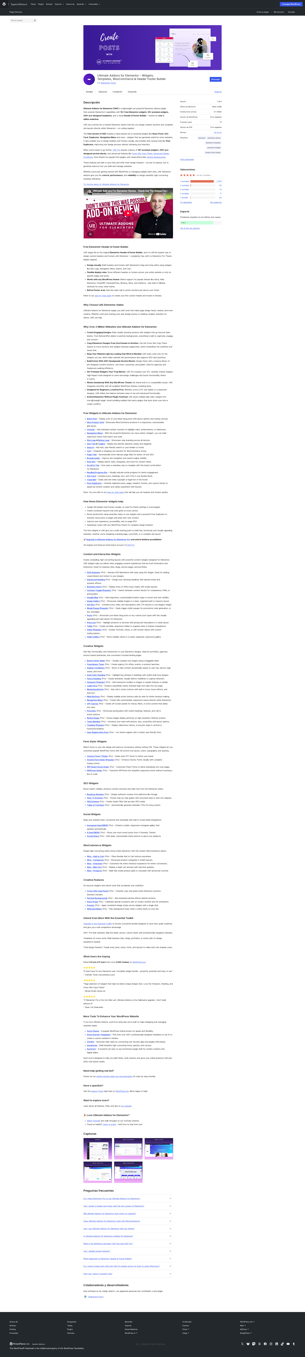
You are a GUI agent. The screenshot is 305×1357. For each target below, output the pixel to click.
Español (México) (38, 1344)
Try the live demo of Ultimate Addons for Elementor (106, 184)
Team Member (94, 721)
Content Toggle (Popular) (99, 590)
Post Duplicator (94, 483)
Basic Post (92, 419)
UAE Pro (116, 150)
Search (90, 447)
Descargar (215, 79)
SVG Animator (93, 572)
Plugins (70, 1329)
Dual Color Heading (96, 675)
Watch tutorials (93, 1121)
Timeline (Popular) (95, 725)
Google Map (92, 597)
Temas (69, 1326)
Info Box (91, 604)
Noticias (13, 1326)
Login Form (92, 686)
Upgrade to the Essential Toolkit (97, 923)
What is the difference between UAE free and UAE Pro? (108, 1244)
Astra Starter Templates (98, 1034)
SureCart (91, 1049)
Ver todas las (216, 202)
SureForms (92, 1045)
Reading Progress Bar (97, 472)
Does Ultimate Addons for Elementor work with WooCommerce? (111, 1221)
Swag (186, 1333)
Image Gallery (93, 601)
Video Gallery (93, 637)
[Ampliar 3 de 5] (170, 1141)
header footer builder (213, 152)
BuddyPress (246, 1333)
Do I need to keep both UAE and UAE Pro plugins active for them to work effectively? (121, 1266)
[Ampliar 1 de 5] (109, 1141)
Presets (90, 905)
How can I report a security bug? (97, 1274)
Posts (89, 615)
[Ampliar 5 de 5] (139, 1164)
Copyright (91, 479)
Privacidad (14, 1333)
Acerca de (14, 1322)
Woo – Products (94, 871)
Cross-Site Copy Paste (98, 891)
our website (126, 1106)
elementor (202, 138)
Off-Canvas (92, 703)
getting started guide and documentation (114, 1076)
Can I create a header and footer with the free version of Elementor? (113, 1206)
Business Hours (94, 587)
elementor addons (214, 138)
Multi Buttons (93, 696)
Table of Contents (95, 805)
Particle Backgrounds (156, 157)
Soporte (218, 92)
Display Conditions (96, 668)
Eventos (186, 1326)
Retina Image (93, 718)
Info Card (91, 476)
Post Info (91, 462)
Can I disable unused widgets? (96, 1251)
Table (89, 626)
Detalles (89, 92)
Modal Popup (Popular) (97, 608)
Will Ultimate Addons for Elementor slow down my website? (109, 1214)
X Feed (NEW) (93, 832)
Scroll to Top (93, 465)
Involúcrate (187, 1322)
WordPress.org (139, 962)
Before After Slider (96, 661)
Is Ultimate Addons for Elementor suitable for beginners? (108, 1236)
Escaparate (71, 1322)
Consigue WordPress (291, 4)
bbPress (244, 1329)
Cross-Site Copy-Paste (142, 153)
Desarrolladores (131, 1329)
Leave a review (109, 1124)
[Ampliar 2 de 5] (139, 1141)
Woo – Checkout (94, 863)
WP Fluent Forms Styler (98, 767)
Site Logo (91, 440)
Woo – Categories (95, 860)
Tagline (101, 444)
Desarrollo (132, 92)
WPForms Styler (94, 770)
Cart (89, 451)
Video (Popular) (94, 630)
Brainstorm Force (108, 83)
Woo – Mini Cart (94, 867)
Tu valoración (186, 202)
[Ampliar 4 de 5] (109, 1164)
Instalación (117, 92)
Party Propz (92, 902)
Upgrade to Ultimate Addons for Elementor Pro (108, 539)
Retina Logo (103, 440)
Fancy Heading (94, 678)
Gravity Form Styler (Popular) (100, 760)
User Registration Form (98, 732)
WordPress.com (247, 1322)
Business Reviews (95, 794)
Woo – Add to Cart (95, 856)
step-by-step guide (103, 295)
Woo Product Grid (95, 422)
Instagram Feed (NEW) (97, 825)
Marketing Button (95, 689)
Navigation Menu (95, 433)
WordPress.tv (131, 1333)
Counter (91, 429)
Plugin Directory (16, 12)
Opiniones (103, 92)
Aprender (128, 1322)
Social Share (93, 836)
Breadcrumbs (93, 458)
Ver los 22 (218, 132)
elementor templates (213, 143)
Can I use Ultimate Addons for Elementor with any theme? (109, 1229)
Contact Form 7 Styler (97, 756)
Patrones (70, 1333)
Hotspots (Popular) (96, 682)
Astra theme (93, 1031)
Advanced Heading (96, 579)
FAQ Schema (93, 801)
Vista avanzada (187, 159)
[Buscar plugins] (34, 20)
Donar (186, 1329)
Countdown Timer (95, 664)
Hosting (13, 1329)
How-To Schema (95, 798)
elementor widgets (214, 148)
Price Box (91, 711)
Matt (243, 1326)
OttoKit (90, 1042)
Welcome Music (94, 909)
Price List (91, 622)
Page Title (92, 454)
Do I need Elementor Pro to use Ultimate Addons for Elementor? (111, 1198)
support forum (97, 1091)
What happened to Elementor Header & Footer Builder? (107, 1259)
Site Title (91, 444)
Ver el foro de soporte (190, 228)
